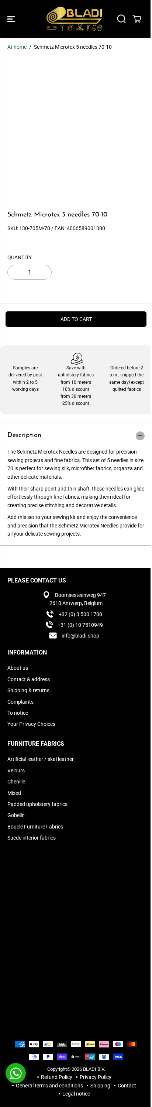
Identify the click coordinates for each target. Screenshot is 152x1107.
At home (17, 47)
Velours (16, 770)
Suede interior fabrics (31, 838)
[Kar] (137, 19)
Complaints (20, 702)
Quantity (19, 257)
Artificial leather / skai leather (40, 759)
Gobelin (16, 815)
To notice (17, 713)
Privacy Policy (95, 1077)
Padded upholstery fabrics (37, 804)
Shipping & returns (28, 690)
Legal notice (76, 1094)
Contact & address (28, 679)
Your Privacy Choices (31, 724)
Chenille (16, 782)
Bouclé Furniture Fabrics (35, 827)
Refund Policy (56, 1077)
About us (17, 668)
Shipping (100, 1086)
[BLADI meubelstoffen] (74, 19)
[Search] (121, 19)
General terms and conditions (49, 1086)
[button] (11, 19)
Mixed (14, 793)
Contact (127, 1086)
